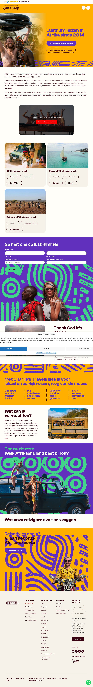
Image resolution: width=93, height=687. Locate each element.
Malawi (70, 183)
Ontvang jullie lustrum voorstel (61, 43)
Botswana (44, 620)
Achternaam (50, 256)
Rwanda (43, 610)
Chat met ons (61, 614)
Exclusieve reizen (31, 620)
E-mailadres (11, 259)
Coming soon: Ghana (48, 654)
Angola (12, 223)
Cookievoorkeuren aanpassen (46, 122)
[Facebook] (73, 651)
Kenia (12, 177)
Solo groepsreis (30, 614)
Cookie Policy (41, 353)
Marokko (44, 651)
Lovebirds (28, 617)
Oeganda (56, 177)
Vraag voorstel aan (15, 550)
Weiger (46, 348)
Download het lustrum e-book (61, 50)
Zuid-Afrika (14, 183)
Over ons (59, 603)
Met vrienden (77, 630)
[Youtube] (82, 651)
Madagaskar (14, 229)
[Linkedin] (79, 651)
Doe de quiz (12, 461)
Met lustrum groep (79, 632)
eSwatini (43, 624)
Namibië (72, 177)
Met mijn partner (78, 626)
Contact (59, 607)
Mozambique (29, 223)
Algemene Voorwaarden (36, 678)
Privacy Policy (51, 353)
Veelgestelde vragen (63, 610)
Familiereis (28, 607)
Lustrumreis (29, 603)
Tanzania (27, 177)
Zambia (43, 640)
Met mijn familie (78, 628)
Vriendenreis (29, 610)
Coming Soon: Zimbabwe (45, 658)
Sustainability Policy (35, 680)
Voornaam (8, 256)
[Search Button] (84, 8)
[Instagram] (76, 651)
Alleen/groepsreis (79, 623)
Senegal (56, 183)
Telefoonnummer (55, 259)
